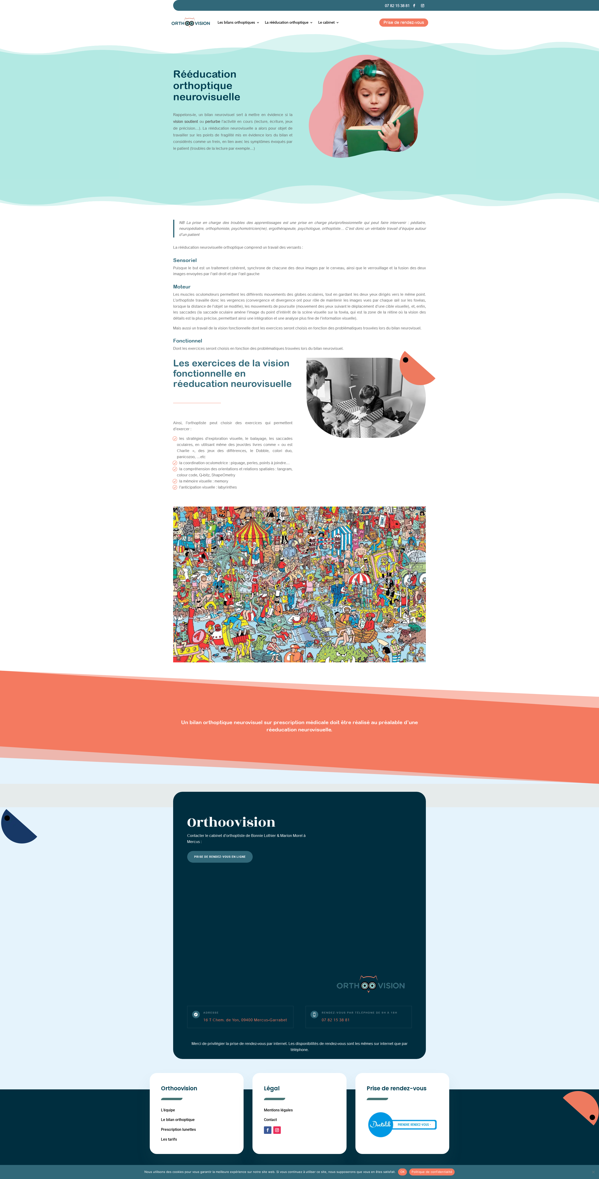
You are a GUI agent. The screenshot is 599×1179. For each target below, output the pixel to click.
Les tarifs (169, 1139)
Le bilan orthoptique (178, 1119)
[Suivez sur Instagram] (422, 5)
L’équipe (168, 1110)
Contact (270, 1119)
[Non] (593, 1172)
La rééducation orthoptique (286, 22)
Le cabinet (326, 22)
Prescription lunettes (178, 1129)
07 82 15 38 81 (397, 5)
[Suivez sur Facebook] (414, 5)
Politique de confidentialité (432, 1172)
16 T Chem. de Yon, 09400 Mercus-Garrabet (245, 1020)
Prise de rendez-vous (404, 22)
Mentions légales (278, 1110)
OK (402, 1172)
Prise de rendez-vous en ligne (220, 856)
